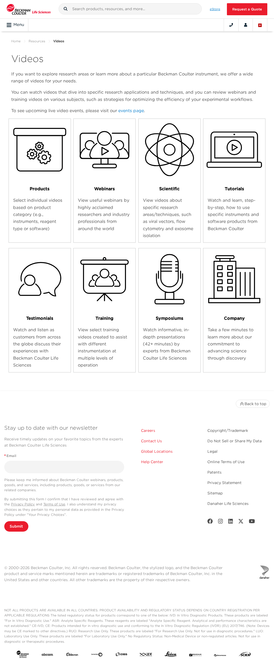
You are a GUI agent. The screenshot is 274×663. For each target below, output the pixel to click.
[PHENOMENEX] (220, 655)
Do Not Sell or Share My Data (234, 441)
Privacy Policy (23, 504)
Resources (37, 41)
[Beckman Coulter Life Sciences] (29, 9)
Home (16, 41)
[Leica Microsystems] (170, 655)
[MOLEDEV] (195, 655)
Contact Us (151, 441)
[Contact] (231, 25)
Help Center (152, 462)
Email (10, 456)
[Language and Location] (260, 25)
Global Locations (157, 451)
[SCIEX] (244, 655)
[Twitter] (240, 522)
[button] (65, 9)
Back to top (255, 404)
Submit (16, 526)
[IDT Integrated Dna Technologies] (146, 655)
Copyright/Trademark (227, 430)
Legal (212, 451)
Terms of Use (54, 504)
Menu (18, 24)
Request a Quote (247, 9)
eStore (215, 9)
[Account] (246, 25)
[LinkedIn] (230, 522)
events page (131, 110)
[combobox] (130, 8)
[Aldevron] (72, 655)
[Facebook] (210, 522)
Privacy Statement (224, 483)
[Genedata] (96, 655)
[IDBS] (121, 655)
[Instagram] (220, 522)
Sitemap (215, 493)
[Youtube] (252, 522)
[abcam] (47, 655)
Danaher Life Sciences (228, 503)
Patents (214, 472)
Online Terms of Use (226, 462)
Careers (148, 430)
